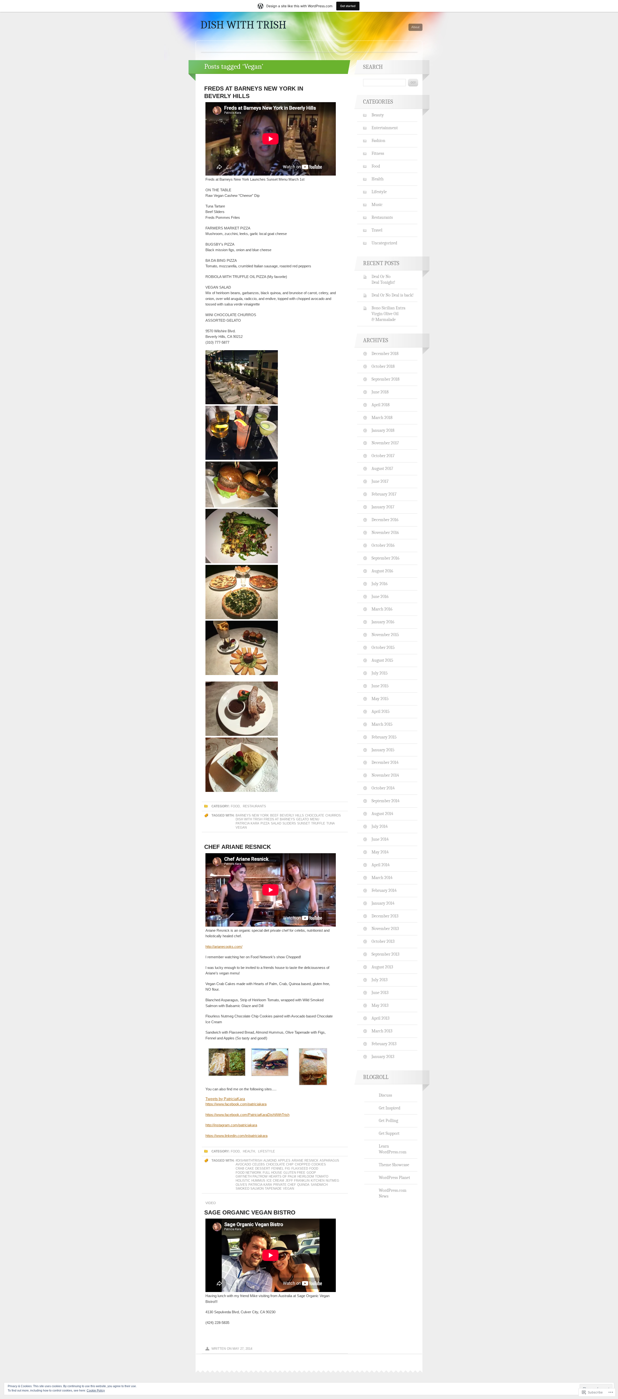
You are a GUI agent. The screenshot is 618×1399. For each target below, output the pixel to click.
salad (276, 823)
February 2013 (384, 1043)
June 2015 (380, 686)
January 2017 (383, 507)
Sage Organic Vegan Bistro (249, 1212)
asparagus (329, 1160)
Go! (413, 82)
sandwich (319, 1184)
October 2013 (383, 941)
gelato (302, 819)
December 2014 (385, 762)
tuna (330, 823)
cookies (318, 1164)
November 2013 (385, 928)
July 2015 (380, 673)
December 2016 (385, 519)
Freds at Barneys (279, 819)
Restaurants (254, 806)
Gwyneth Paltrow (251, 1176)
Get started (348, 6)
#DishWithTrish (249, 1160)
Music (377, 204)
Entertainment (385, 127)
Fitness (378, 153)
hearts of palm (282, 1176)
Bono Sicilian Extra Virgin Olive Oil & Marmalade (388, 313)
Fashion (378, 140)
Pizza (265, 823)
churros (333, 815)
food (313, 1168)
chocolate (314, 815)
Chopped (302, 1164)
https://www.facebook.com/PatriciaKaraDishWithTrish (247, 1115)
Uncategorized (384, 243)
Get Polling (388, 1120)
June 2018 (380, 392)
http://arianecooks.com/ (223, 947)
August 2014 (382, 813)
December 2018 (385, 353)
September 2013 (385, 954)
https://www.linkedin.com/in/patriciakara (236, 1136)
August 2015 (382, 660)
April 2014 (381, 864)
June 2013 (380, 992)
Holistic (243, 1180)
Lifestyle (266, 1151)
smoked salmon (250, 1188)
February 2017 (384, 494)
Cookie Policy (96, 1390)
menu (314, 819)
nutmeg (332, 1180)
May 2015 (380, 698)
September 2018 (386, 379)
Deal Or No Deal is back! (393, 295)
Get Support (389, 1133)
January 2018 (383, 430)
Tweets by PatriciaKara (225, 1099)
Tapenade (273, 1188)
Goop (311, 1172)
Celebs (258, 1164)
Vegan (241, 827)
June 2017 (380, 481)
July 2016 (379, 583)
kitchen (317, 1180)
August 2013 (382, 967)
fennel (277, 1168)
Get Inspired (389, 1108)
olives (241, 1184)
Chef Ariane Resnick (237, 847)
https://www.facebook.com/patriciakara (236, 1104)
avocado (243, 1164)
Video (210, 1203)
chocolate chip (280, 1164)
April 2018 (381, 404)
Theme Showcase (394, 1164)
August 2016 (382, 571)
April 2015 (381, 711)
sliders (289, 823)
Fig (287, 1168)
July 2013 (379, 979)
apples (284, 1160)
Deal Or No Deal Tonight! (383, 279)
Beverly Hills (292, 815)
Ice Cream (275, 1180)
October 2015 (383, 647)
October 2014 (383, 788)
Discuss (385, 1095)
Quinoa (303, 1184)
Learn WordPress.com (393, 1149)
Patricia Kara (247, 823)
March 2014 (382, 877)
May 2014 (380, 852)
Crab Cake (245, 1168)
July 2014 (380, 826)
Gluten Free (294, 1172)
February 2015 (384, 737)
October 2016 (383, 545)
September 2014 (386, 800)
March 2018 (382, 417)
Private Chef (284, 1184)
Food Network (248, 1172)
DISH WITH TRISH (243, 24)
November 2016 (385, 532)
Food (235, 806)
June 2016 (380, 596)
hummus (258, 1180)
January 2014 (383, 903)
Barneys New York (252, 815)
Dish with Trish (249, 819)
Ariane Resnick (305, 1160)
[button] (226, 1062)
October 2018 (383, 366)
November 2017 (385, 443)
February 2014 (384, 890)
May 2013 (380, 1005)
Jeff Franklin (297, 1180)
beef (274, 815)
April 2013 (380, 1018)
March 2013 (382, 1031)
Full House (272, 1172)
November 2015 (385, 634)
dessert (262, 1168)
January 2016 (383, 622)
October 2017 (383, 455)
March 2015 (382, 724)
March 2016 (382, 609)
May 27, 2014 (242, 1348)
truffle (318, 823)
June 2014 (380, 839)
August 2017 (382, 468)
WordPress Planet (394, 1177)
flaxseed (299, 1168)
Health (249, 1151)
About (415, 27)
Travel (377, 230)
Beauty (378, 115)
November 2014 (385, 775)
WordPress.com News (393, 1193)
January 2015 (383, 750)
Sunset (303, 823)
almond (270, 1160)
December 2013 (385, 916)
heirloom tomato (312, 1176)
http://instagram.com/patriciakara (231, 1125)
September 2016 (385, 558)
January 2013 (383, 1056)
